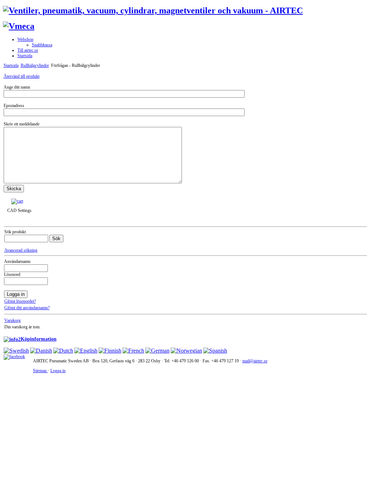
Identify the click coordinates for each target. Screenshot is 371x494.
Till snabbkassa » (41, 201)
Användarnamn (17, 261)
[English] (85, 350)
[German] (157, 350)
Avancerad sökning (20, 250)
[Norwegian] (186, 350)
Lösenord (12, 274)
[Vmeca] (18, 26)
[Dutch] (63, 350)
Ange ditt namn (17, 87)
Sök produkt (15, 231)
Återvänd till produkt (21, 76)
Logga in (58, 370)
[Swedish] (16, 350)
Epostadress (14, 105)
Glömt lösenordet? (20, 301)
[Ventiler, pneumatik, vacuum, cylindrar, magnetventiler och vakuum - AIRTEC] (153, 10)
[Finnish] (110, 350)
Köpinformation (39, 339)
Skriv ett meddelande (21, 124)
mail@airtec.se (254, 360)
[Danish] (41, 350)
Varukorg (12, 320)
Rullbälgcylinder (35, 65)
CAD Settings (19, 210)
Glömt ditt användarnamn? (27, 307)
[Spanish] (215, 350)
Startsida (11, 65)
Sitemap (40, 370)
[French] (133, 350)
